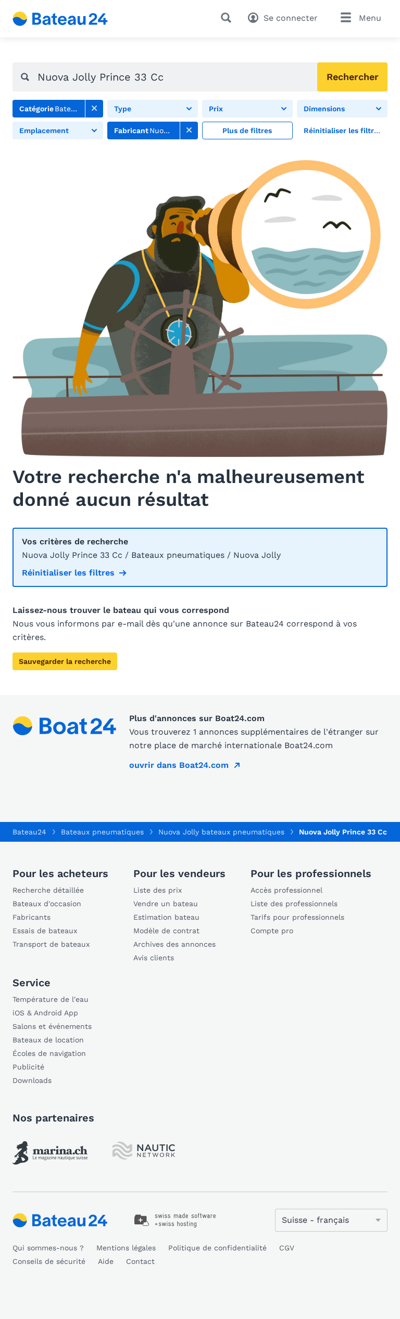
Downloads (32, 1080)
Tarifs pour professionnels (297, 917)
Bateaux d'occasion (46, 903)
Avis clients (153, 958)
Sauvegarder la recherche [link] (65, 661)
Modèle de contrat (166, 930)
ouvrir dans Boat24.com (179, 765)
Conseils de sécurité (48, 1261)
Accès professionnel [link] (286, 890)
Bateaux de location (48, 1040)
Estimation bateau (166, 917)
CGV (286, 1248)
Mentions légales (126, 1248)
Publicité (28, 1067)
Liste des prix (157, 890)
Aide (106, 1261)
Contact (140, 1261)
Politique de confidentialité (217, 1248)
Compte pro (272, 930)
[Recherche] (228, 17)
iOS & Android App (45, 1013)
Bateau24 (29, 832)
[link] (94, 108)
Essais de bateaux (44, 930)
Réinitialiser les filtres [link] (68, 573)
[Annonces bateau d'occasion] (60, 18)
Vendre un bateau (165, 903)
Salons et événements (52, 1026)
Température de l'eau (50, 999)
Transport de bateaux (51, 944)
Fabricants (31, 917)
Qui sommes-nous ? (48, 1248)
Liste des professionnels (294, 903)
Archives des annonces (174, 944)
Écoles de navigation (49, 1053)
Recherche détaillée (48, 890)
